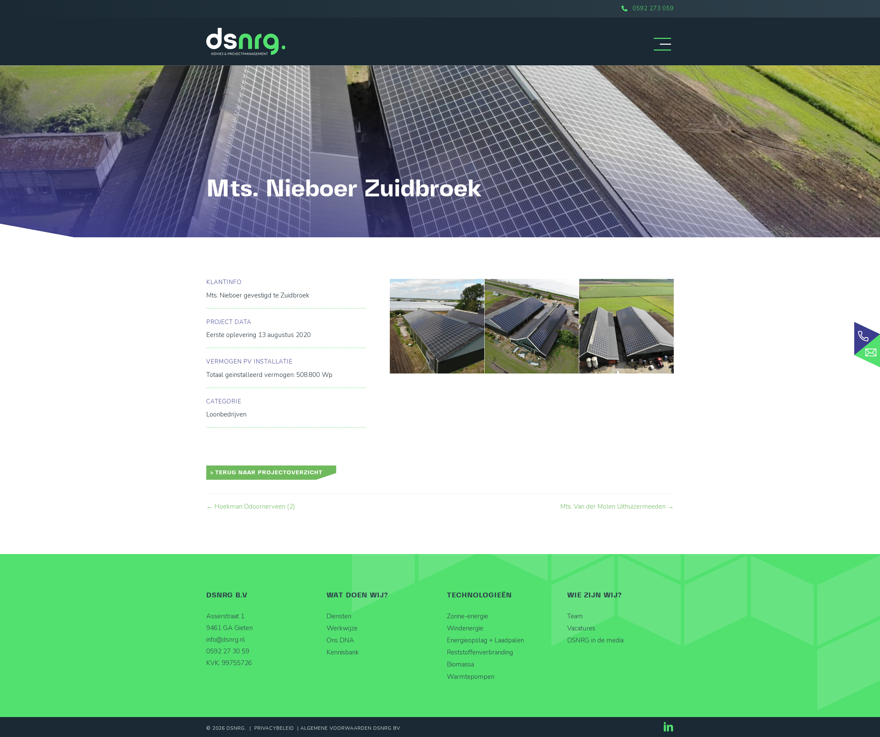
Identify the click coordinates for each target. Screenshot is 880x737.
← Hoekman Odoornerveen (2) (250, 506)
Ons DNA (340, 640)
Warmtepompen (470, 676)
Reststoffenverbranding (480, 652)
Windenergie (465, 628)
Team (575, 616)
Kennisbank (343, 652)
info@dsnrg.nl (225, 639)
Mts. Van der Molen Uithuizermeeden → (617, 506)
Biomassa (460, 664)
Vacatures (581, 628)
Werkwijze (342, 628)
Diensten (339, 616)
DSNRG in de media (595, 640)
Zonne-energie (467, 616)
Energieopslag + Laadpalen (485, 640)
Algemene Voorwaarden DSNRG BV (350, 728)
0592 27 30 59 (227, 651)
